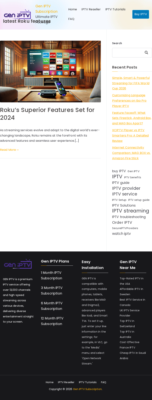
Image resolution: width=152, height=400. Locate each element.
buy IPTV (119, 171)
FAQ (71, 19)
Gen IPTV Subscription (46, 9)
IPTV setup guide (139, 200)
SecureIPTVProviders (125, 228)
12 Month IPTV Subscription (52, 321)
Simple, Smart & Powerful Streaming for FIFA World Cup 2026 (131, 83)
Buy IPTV (140, 14)
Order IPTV (122, 222)
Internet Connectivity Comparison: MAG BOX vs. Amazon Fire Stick (131, 152)
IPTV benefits (132, 177)
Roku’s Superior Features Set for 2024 (47, 114)
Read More (8, 150)
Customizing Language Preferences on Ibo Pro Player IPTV (129, 100)
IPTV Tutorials (115, 9)
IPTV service (124, 194)
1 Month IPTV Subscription (51, 275)
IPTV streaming (130, 211)
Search (117, 43)
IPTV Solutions (124, 205)
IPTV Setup (119, 200)
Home (72, 9)
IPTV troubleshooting (129, 217)
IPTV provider (126, 188)
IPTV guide (121, 182)
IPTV (117, 176)
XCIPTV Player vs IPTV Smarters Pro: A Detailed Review (130, 135)
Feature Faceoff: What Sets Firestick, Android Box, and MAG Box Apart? (131, 118)
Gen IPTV (133, 171)
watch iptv (121, 233)
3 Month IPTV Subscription (51, 290)
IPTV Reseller (91, 9)
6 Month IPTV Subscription (51, 306)
